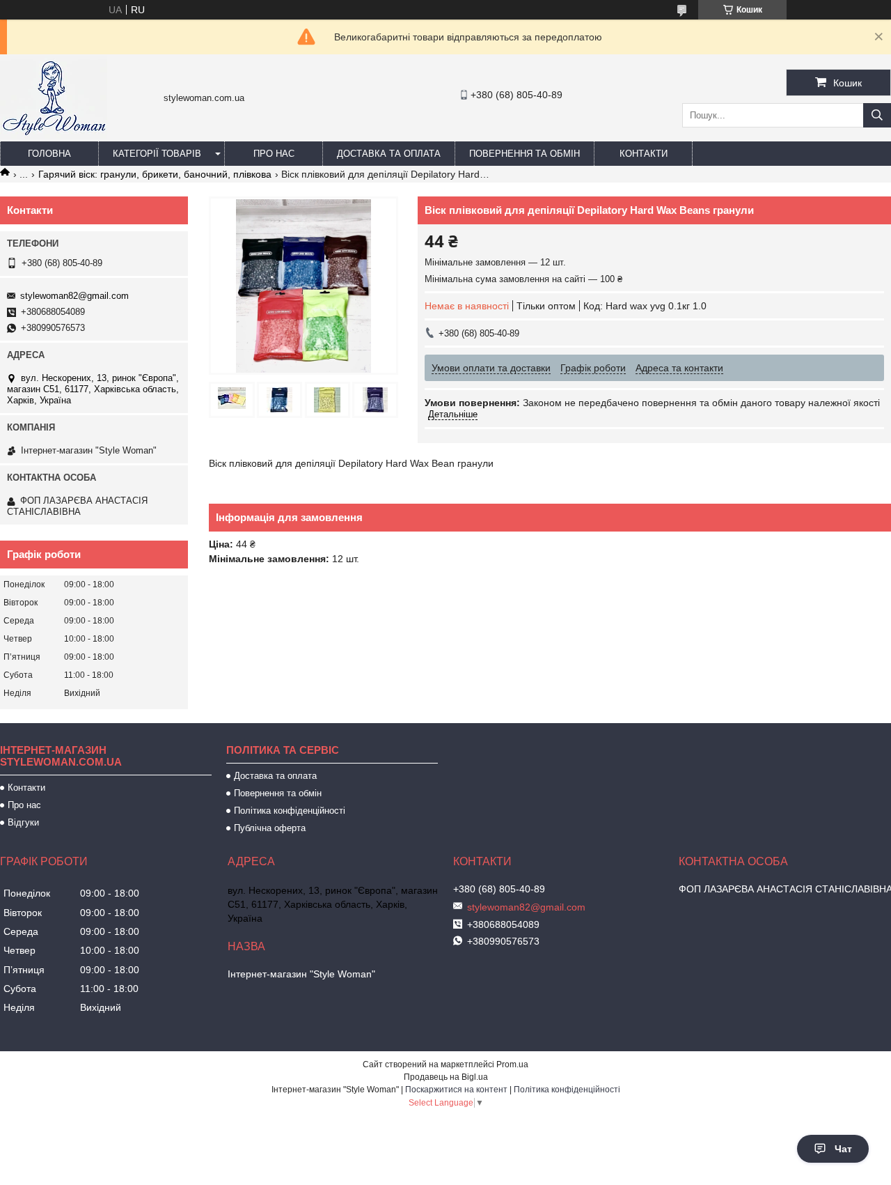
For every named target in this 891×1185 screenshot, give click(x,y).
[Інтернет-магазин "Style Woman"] (53, 135)
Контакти (644, 153)
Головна (49, 153)
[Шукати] (877, 115)
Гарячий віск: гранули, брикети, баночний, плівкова (154, 174)
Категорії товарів (157, 153)
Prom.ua (512, 1064)
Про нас (273, 153)
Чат (843, 1148)
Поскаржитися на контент (456, 1089)
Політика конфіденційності (289, 810)
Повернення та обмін (524, 153)
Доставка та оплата (389, 153)
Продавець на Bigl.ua (446, 1077)
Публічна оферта (270, 828)
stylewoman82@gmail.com (74, 296)
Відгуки (23, 822)
